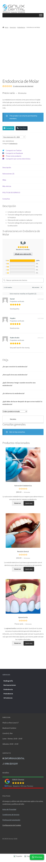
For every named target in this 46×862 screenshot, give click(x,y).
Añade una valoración (23, 254)
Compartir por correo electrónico (18, 159)
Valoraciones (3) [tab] (8, 174)
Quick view (28, 503)
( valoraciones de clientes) (23, 86)
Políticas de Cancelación (11, 820)
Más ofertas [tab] (6, 186)
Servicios (13, 27)
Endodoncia (21, 27)
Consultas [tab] (6, 199)
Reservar (17, 503)
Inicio (6, 27)
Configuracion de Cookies (11, 825)
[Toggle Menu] (40, 15)
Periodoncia (8, 694)
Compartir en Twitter (14, 150)
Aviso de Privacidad (9, 809)
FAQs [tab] (4, 180)
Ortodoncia (8, 698)
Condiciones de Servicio (10, 814)
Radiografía (8, 681)
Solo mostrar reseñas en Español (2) (23, 294)
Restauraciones (10, 685)
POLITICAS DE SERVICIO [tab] (11, 192)
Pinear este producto (13, 156)
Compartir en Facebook (14, 153)
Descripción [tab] (6, 167)
